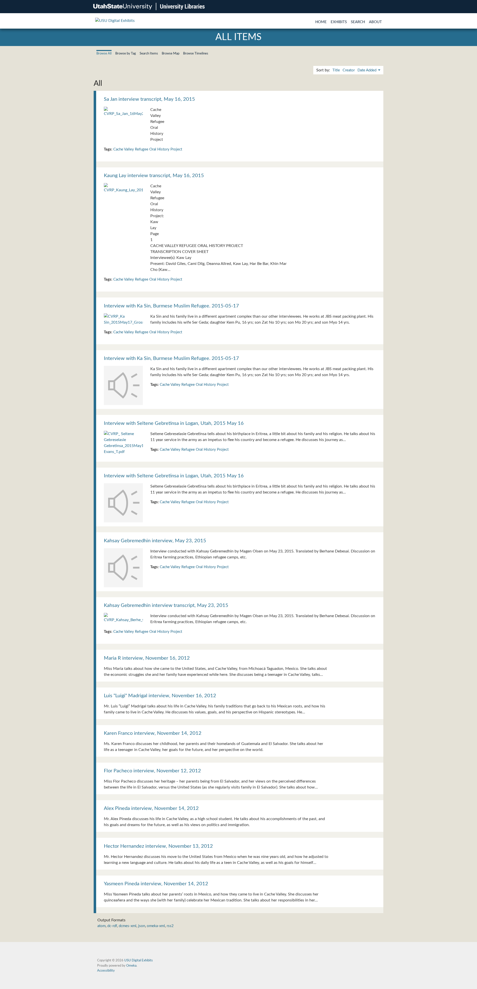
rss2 (170, 926)
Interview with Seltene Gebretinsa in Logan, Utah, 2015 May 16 (174, 423)
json (141, 926)
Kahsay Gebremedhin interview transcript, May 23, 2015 (166, 605)
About (375, 22)
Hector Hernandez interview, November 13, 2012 (158, 846)
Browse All (104, 53)
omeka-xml (156, 926)
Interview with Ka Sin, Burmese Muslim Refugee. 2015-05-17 (171, 305)
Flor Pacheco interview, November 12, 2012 (152, 770)
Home (321, 22)
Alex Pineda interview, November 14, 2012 (151, 808)
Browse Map (170, 53)
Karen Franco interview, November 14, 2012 (152, 733)
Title (336, 70)
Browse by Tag (125, 53)
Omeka (131, 965)
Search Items (149, 53)
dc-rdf (112, 926)
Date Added (367, 70)
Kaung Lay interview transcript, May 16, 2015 (154, 175)
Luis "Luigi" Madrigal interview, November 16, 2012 (160, 695)
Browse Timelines (195, 53)
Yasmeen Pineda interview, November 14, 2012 (156, 883)
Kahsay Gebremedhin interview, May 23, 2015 (155, 540)
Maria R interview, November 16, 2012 (147, 658)
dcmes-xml (127, 926)
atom (101, 926)
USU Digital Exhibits (138, 960)
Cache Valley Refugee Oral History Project (147, 149)
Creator (349, 70)
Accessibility (106, 970)
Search (358, 22)
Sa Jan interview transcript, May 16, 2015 (149, 99)
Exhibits (339, 22)
